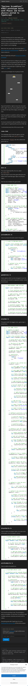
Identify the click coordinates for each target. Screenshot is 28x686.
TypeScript (3, 21)
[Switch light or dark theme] (26, 1)
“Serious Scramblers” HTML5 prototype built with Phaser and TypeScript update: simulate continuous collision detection (13, 660)
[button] (26, 664)
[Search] (24, 1)
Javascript (16, 19)
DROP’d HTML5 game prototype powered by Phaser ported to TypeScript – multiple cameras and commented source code (14, 651)
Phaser (22, 19)
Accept (14, 675)
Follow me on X (4, 32)
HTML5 (12, 19)
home (21, 1)
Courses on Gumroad (15, 30)
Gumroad (12, 631)
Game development (5, 19)
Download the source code (8, 623)
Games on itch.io (5, 30)
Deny (14, 679)
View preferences (14, 682)
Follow (6, 639)
